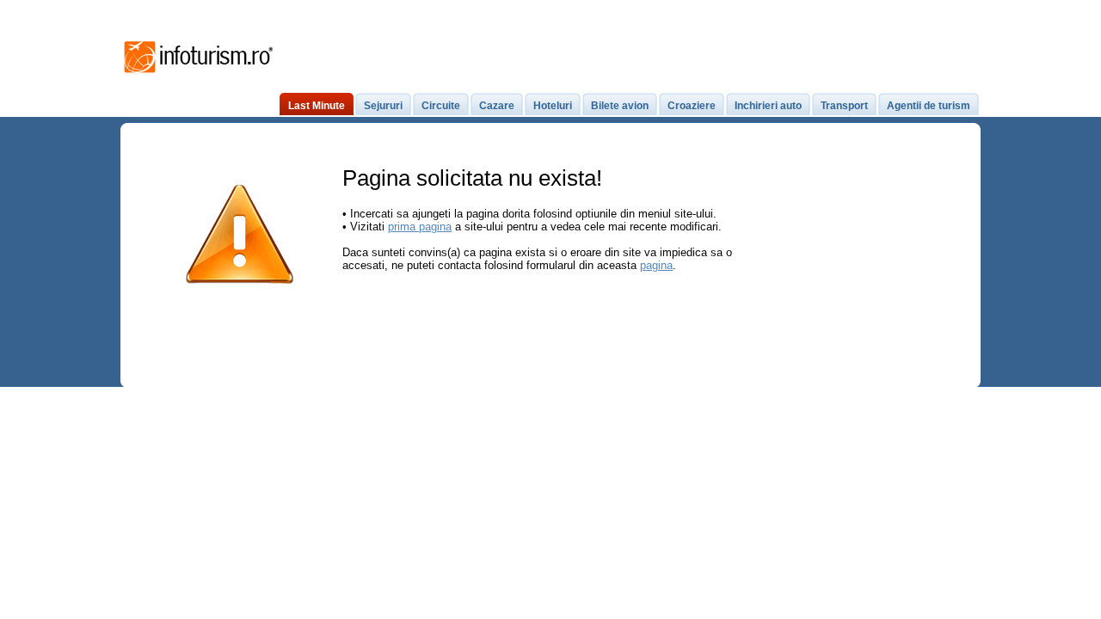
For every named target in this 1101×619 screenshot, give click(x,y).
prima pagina (420, 226)
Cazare (496, 106)
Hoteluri (552, 106)
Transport (844, 106)
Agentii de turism (928, 106)
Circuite (440, 106)
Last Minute (316, 106)
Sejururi (383, 106)
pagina (656, 265)
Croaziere (691, 106)
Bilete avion (620, 106)
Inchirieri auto (768, 106)
